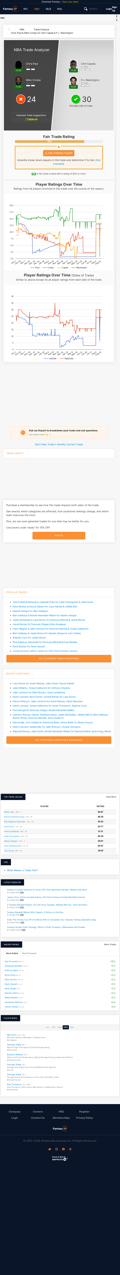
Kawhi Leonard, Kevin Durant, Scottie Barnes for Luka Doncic (44, 696)
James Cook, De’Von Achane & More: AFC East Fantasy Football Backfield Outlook (46, 897)
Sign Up (114, 9)
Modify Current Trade (70, 444)
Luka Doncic (9, 827)
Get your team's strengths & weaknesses (58, 740)
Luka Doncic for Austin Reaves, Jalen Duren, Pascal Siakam (43, 683)
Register (84, 1111)
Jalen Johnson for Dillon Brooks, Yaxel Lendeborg (39, 692)
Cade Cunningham (12, 836)
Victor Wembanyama (13, 846)
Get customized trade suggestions (59, 658)
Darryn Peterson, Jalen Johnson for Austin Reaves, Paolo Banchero (48, 701)
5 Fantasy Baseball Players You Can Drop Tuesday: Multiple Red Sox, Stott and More (47, 905)
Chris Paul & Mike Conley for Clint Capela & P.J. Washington (42, 33)
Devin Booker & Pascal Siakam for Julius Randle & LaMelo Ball (45, 606)
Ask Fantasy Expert (60, 153)
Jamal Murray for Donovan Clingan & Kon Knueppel (39, 624)
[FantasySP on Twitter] (50, 1149)
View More (111, 797)
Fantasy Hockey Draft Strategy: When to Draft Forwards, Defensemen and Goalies (46, 927)
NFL (25, 8)
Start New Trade (44, 444)
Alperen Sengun (11, 841)
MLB (48, 8)
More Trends (110, 944)
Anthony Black (11, 970)
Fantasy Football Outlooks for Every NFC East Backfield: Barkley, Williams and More (47, 890)
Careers (38, 1111)
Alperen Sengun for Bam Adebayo (30, 611)
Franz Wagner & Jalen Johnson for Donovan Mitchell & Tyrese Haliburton (50, 628)
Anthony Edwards (11, 831)
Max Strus (12, 1035)
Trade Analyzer (41, 29)
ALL (48, 1027)
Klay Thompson (14, 1084)
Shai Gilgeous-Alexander (14, 822)
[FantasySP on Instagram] (56, 1149)
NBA (37, 8)
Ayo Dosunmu (11, 961)
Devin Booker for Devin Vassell (29, 646)
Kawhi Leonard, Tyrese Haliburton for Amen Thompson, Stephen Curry (50, 705)
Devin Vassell (11, 984)
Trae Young (9, 851)
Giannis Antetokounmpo (14, 817)
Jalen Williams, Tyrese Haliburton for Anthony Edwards (41, 688)
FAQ (61, 1111)
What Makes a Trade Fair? (22, 870)
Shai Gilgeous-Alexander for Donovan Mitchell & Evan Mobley (45, 642)
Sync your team (70, 1)
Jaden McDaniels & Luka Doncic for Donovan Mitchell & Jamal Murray (49, 620)
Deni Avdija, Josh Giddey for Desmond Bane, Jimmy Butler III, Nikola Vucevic (53, 722)
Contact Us (38, 1117)
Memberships (61, 1117)
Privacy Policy (84, 1117)
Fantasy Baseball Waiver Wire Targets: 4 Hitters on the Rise (35, 912)
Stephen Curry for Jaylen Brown (29, 637)
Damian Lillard (11, 993)
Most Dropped (29, 953)
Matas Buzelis (11, 997)
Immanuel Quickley (13, 966)
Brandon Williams (15, 1054)
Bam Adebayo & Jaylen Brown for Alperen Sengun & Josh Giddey (47, 633)
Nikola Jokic (9, 812)
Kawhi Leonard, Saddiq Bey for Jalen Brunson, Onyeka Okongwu (46, 726)
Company (14, 1111)
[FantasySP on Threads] (70, 1149)
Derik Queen (10, 988)
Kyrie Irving (10, 975)
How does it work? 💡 (39, 434)
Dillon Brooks (11, 979)
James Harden (11, 1007)
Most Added (12, 953)
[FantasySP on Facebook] (63, 1149)
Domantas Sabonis (13, 1002)
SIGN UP (32, 119)
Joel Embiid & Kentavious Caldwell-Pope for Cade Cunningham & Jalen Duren (53, 602)
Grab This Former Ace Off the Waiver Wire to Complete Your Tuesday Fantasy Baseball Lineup (51, 920)
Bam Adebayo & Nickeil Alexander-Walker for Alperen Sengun (45, 615)
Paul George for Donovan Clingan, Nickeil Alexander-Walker (43, 710)
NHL (59, 8)
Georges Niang (14, 1044)
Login (109, 8)
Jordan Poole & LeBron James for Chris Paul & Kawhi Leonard (45, 651)
